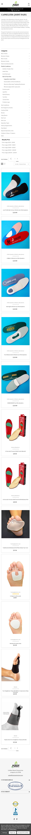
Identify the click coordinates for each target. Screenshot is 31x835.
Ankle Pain (5, 71)
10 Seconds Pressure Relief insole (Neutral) (15, 451)
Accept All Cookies (23, 832)
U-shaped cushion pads (15, 596)
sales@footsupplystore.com (15, 775)
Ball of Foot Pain (7, 76)
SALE (2, 136)
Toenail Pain (6, 99)
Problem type (6, 102)
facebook (14, 819)
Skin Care (3, 120)
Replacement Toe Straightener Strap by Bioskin (15, 739)
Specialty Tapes (5, 123)
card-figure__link (15, 186)
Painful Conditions (6, 66)
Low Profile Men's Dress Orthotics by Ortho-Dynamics (15, 210)
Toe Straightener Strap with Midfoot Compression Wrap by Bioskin (16, 691)
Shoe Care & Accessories (7, 63)
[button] (15, 51)
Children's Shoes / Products (8, 133)
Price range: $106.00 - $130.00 (9, 152)
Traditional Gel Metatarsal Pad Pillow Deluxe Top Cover (15, 547)
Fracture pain (6, 89)
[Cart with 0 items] (28, 3)
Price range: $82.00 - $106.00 (9, 150)
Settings (4, 832)
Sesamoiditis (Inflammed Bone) (12, 81)
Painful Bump (6, 94)
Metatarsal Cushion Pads (15, 643)
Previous (11, 159)
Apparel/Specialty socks (7, 130)
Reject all (12, 832)
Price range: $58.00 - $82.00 (8, 147)
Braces (3, 113)
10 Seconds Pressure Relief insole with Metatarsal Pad (15, 499)
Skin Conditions (5, 105)
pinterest (17, 819)
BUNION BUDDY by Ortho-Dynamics (15, 403)
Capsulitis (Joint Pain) (9, 79)
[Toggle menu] (2, 4)
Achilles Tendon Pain (8, 69)
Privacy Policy (13, 829)
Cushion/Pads (4, 110)
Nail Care (3, 118)
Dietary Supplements (6, 125)
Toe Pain (5, 97)
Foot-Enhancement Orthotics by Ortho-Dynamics (15, 354)
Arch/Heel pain (6, 74)
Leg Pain (5, 92)
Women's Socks (5, 61)
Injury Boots (4, 115)
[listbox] (24, 164)
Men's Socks (4, 58)
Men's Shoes (4, 53)
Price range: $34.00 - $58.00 (8, 145)
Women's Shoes (5, 56)
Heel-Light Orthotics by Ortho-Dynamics (15, 306)
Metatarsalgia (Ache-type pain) (12, 86)
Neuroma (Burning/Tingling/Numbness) (14, 84)
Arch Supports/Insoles (7, 107)
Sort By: (17, 164)
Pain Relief (4, 128)
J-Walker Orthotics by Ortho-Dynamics (15, 258)
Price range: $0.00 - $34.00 (8, 142)
